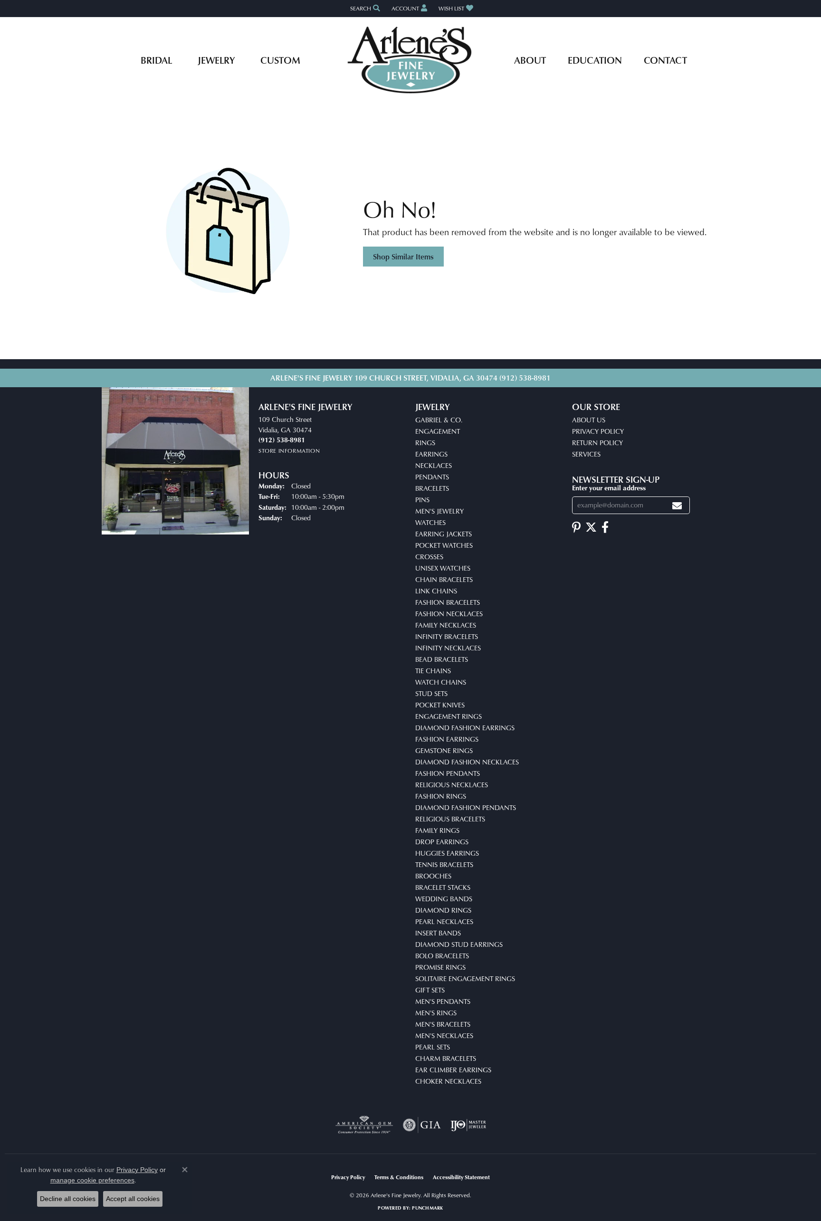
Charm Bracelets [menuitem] (445, 1058)
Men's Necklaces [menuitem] (444, 1035)
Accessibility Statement (461, 1177)
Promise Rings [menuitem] (440, 967)
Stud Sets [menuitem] (431, 693)
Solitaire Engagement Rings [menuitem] (465, 978)
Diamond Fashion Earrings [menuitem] (465, 728)
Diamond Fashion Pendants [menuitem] (465, 807)
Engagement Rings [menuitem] (448, 716)
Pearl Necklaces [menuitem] (444, 921)
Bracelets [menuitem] (432, 488)
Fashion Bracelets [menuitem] (447, 602)
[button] (364, 8)
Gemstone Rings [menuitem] (444, 750)
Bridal (156, 60)
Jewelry (216, 60)
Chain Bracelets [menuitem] (444, 579)
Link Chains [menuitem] (436, 591)
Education (595, 60)
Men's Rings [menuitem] (436, 1013)
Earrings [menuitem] (431, 454)
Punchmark (427, 1207)
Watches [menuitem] (430, 522)
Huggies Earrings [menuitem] (447, 853)
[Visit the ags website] (364, 1125)
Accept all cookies (133, 1198)
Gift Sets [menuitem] (430, 990)
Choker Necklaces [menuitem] (448, 1081)
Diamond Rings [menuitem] (443, 910)
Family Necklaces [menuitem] (445, 625)
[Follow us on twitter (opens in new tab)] (591, 527)
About (530, 60)
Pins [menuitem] (422, 500)
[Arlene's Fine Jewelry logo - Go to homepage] (411, 60)
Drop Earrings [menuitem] (441, 842)
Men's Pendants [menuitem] (442, 1001)
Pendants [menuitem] (432, 477)
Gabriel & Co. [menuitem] (438, 420)
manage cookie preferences (92, 1180)
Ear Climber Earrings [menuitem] (453, 1070)
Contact (665, 60)
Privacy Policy (598, 431)
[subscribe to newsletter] (677, 505)
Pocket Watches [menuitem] (444, 545)
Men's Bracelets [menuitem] (442, 1024)
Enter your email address (609, 487)
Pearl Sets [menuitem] (432, 1047)
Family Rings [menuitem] (437, 830)
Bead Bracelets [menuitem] (441, 659)
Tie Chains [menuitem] (433, 671)
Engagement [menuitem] (437, 431)
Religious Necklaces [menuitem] (451, 785)
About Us (588, 420)
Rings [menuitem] (425, 443)
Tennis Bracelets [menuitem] (444, 864)
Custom (280, 60)
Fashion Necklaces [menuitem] (449, 614)
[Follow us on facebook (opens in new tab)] (605, 527)
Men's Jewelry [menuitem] (439, 511)
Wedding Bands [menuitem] (443, 899)
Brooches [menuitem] (433, 876)
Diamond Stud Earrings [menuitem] (459, 944)
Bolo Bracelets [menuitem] (442, 956)
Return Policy (597, 443)
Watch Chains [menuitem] (440, 682)
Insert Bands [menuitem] (438, 933)
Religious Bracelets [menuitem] (450, 819)
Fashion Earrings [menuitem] (446, 739)
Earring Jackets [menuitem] (443, 534)
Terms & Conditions (398, 1177)
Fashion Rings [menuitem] (440, 796)
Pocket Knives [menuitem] (440, 705)
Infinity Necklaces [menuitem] (448, 648)
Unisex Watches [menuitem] (442, 568)
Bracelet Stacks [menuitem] (442, 887)
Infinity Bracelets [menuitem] (446, 636)
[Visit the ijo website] (468, 1125)
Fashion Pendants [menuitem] (447, 773)
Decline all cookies (67, 1198)
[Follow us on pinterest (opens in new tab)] (576, 527)
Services (586, 454)
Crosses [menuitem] (429, 557)
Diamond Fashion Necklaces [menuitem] (467, 762)
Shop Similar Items (403, 256)
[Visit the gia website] (422, 1125)
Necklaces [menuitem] (433, 465)
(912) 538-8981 (525, 377)
